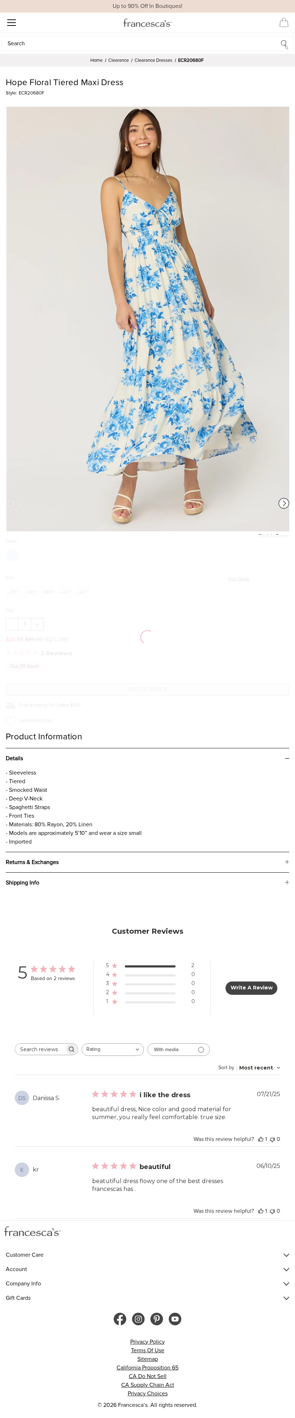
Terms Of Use (147, 1350)
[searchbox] (40, 1049)
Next (283, 503)
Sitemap (147, 1359)
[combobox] (113, 1049)
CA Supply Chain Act (147, 1385)
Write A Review (252, 987)
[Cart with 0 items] (284, 22)
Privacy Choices (148, 1393)
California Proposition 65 (147, 1367)
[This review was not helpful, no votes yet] (272, 1139)
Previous (11, 503)
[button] (147, 43)
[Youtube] (175, 1319)
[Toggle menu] (11, 22)
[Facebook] (120, 1319)
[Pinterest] (156, 1319)
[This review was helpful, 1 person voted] (260, 1139)
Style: (11, 93)
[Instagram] (138, 1319)
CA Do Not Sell (148, 1376)
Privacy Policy (147, 1341)
